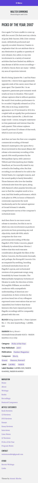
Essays (4, 422)
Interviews (6, 430)
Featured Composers (10, 402)
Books (4, 395)
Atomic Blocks (15, 479)
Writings (5, 391)
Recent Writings (8, 465)
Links (4, 468)
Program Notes (7, 446)
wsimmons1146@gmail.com (12, 454)
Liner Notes (6, 434)
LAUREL (12, 364)
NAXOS (21, 364)
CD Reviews (6, 415)
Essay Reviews (7, 426)
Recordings (6, 398)
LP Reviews (6, 438)
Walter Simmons (19, 11)
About (4, 387)
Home (4, 383)
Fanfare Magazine (21, 352)
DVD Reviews (7, 419)
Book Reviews (7, 411)
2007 (19, 348)
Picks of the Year (19, 344)
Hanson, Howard (17, 360)
